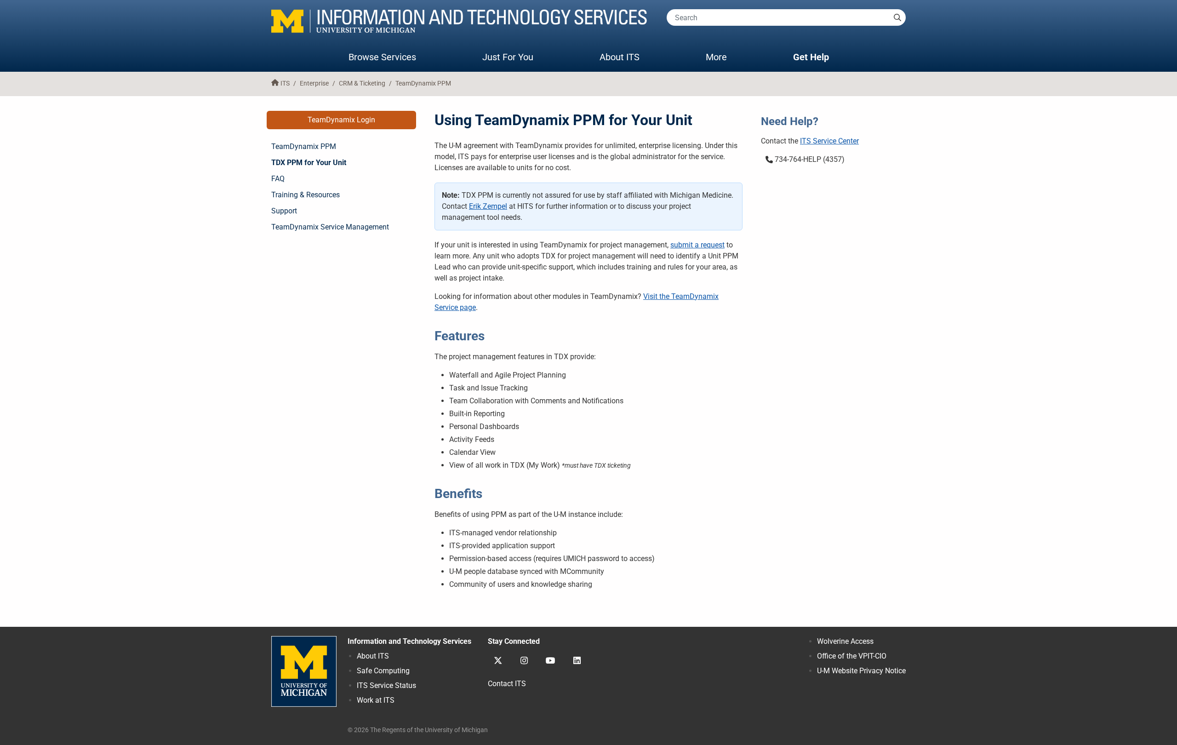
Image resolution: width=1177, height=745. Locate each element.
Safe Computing (383, 670)
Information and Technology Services (409, 641)
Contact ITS (507, 683)
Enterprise (314, 83)
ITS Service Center (829, 141)
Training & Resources (305, 194)
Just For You (507, 57)
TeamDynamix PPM (423, 83)
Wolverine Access (845, 641)
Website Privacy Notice (861, 670)
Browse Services (382, 57)
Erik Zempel (488, 206)
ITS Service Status (386, 685)
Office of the (851, 656)
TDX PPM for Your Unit (308, 162)
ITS (285, 83)
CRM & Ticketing (362, 83)
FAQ (278, 178)
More (725, 57)
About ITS (620, 57)
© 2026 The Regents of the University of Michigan (418, 730)
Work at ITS (375, 700)
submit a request (697, 245)
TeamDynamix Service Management (330, 227)
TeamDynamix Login (341, 119)
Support (284, 210)
